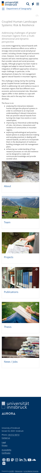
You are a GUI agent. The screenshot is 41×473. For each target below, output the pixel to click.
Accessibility (6, 450)
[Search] (27, 4)
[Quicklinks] (33, 4)
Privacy (4, 445)
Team (7, 222)
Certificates (6, 453)
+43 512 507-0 (13, 435)
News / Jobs (11, 361)
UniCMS (11, 471)
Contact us (6, 438)
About (7, 186)
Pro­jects (8, 257)
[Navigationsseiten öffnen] (3, 9)
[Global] (32, 3)
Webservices (18, 471)
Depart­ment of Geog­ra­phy (18, 8)
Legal (4, 442)
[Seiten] (37, 4)
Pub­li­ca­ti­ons (11, 292)
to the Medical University (31, 471)
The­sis (8, 326)
